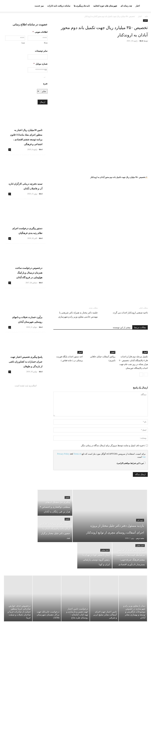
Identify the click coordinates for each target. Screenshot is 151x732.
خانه (146, 16)
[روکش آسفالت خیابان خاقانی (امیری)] (100, 344)
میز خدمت (39, 6)
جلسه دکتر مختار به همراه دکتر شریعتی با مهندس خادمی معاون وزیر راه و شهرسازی (78, 314)
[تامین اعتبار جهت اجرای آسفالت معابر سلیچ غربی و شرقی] (104, 598)
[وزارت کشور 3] (75, 640)
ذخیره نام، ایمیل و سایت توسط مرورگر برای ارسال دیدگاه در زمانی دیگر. (113, 445)
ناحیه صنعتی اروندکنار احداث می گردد (130, 312)
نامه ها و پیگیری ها (82, 6)
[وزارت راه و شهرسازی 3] (75, 713)
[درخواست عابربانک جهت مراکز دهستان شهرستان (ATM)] (47, 598)
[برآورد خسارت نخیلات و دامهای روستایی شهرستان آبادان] (25, 308)
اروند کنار (140, 520)
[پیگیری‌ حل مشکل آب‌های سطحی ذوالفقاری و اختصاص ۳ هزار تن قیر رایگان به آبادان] (55, 503)
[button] (6, 6)
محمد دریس (140, 538)
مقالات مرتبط (140, 327)
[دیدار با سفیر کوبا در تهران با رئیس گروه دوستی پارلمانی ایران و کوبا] (94, 555)
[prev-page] (146, 374)
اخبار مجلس (140, 545)
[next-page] (141, 374)
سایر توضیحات (41, 51)
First (45, 43)
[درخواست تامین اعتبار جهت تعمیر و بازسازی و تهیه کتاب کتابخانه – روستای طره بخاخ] (75, 598)
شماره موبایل (40, 64)
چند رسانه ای (126, 6)
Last (23, 43)
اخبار (138, 6)
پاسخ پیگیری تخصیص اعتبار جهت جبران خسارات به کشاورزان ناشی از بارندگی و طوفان (25, 362)
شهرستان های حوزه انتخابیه (105, 6)
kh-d (141, 41)
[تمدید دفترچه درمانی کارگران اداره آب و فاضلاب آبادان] (25, 174)
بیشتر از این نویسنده (122, 327)
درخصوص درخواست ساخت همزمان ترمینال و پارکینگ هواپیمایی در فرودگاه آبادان (28, 273)
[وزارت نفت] (75, 689)
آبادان (67, 497)
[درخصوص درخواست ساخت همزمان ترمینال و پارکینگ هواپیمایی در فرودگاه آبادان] (25, 263)
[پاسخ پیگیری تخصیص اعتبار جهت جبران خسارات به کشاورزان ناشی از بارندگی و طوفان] (25, 352)
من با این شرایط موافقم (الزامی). (130, 463)
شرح (45, 84)
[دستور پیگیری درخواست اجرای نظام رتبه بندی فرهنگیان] (25, 219)
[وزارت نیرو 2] (75, 664)
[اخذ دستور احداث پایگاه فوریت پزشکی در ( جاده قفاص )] (68, 344)
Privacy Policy (63, 454)
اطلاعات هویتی (40, 32)
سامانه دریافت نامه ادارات (58, 6)
